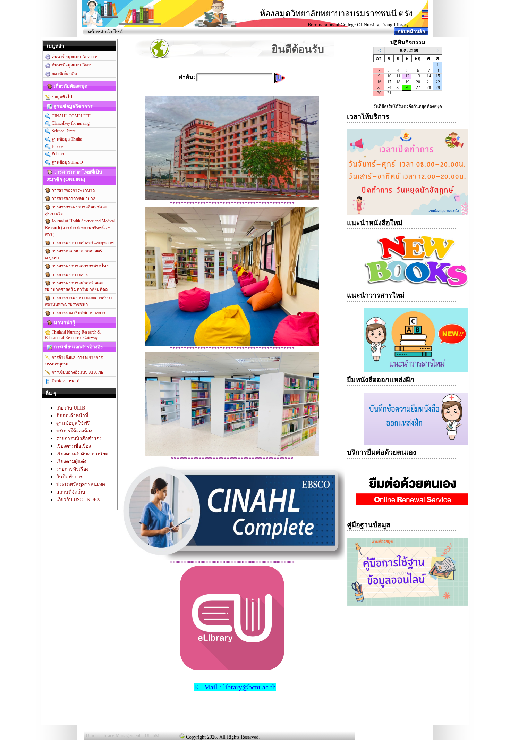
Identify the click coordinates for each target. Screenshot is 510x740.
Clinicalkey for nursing (70, 123)
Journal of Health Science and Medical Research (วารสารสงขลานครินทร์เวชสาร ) (80, 228)
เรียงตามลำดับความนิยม (82, 453)
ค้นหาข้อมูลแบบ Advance (74, 56)
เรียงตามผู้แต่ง (71, 461)
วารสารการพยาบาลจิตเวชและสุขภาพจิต (76, 210)
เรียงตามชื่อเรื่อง (73, 446)
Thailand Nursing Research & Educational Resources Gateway (73, 335)
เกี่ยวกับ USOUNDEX (78, 499)
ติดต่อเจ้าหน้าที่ (65, 380)
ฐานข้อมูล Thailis (66, 139)
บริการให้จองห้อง (74, 431)
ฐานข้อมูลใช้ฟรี (73, 423)
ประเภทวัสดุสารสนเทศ (80, 484)
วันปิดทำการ (69, 476)
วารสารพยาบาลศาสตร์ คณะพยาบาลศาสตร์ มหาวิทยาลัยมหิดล (76, 286)
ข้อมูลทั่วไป (61, 96)
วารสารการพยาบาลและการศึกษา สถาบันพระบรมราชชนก (78, 301)
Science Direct (63, 130)
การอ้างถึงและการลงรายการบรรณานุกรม (74, 361)
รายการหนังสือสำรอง (79, 438)
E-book (57, 146)
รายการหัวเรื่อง (72, 469)
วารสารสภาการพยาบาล (73, 198)
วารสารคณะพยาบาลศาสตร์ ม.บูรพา (73, 254)
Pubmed (58, 153)
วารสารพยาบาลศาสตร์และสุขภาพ (82, 242)
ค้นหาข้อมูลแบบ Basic (71, 64)
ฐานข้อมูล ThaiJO (67, 162)
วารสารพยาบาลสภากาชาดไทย (80, 265)
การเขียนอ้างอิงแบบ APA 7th (77, 372)
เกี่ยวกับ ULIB (70, 408)
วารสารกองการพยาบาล (73, 190)
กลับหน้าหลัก (411, 31)
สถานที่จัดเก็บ (70, 492)
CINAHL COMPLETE (71, 115)
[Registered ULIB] (182, 736)
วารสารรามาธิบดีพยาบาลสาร (78, 312)
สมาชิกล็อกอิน (64, 73)
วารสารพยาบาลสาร (69, 274)
